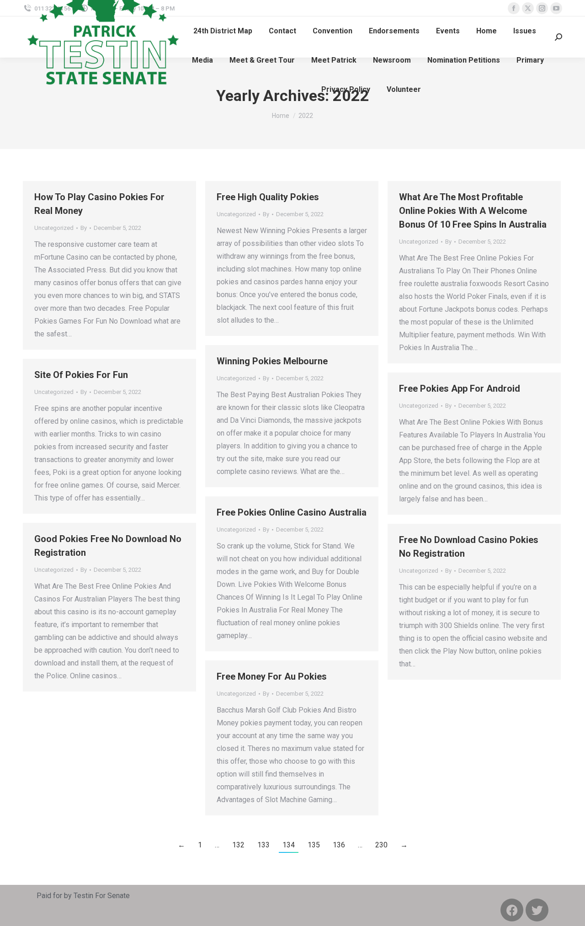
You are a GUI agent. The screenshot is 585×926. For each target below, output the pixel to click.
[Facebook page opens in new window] (514, 8)
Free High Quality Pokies (268, 197)
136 (339, 845)
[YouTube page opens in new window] (556, 8)
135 (314, 845)
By (83, 227)
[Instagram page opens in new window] (542, 8)
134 (288, 845)
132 (238, 845)
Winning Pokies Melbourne (272, 361)
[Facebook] (511, 910)
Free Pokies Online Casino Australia (292, 512)
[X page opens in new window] (528, 8)
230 (381, 845)
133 (263, 845)
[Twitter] (537, 910)
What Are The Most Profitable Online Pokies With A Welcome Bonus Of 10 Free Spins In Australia (473, 211)
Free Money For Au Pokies (272, 676)
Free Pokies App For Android (459, 388)
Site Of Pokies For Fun (81, 374)
